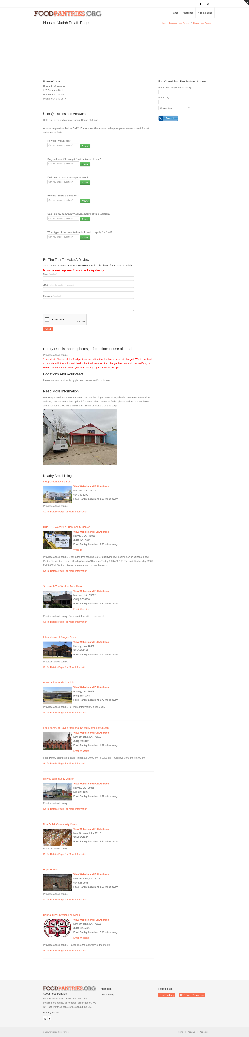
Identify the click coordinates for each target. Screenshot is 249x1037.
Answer (85, 146)
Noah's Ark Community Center (60, 824)
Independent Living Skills (57, 481)
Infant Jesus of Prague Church (60, 637)
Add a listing (205, 13)
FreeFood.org (167, 995)
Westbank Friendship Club (58, 682)
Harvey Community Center (58, 778)
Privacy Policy (51, 1012)
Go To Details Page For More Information (65, 511)
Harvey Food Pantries (202, 23)
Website (77, 549)
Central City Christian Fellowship (62, 915)
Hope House (50, 869)
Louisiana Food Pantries (179, 23)
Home (174, 13)
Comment (52, 296)
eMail (58, 285)
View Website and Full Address (91, 486)
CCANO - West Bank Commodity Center (66, 527)
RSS (45, 1018)
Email (76, 609)
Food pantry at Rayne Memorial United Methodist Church (76, 727)
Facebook (49, 1018)
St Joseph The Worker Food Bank (62, 586)
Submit (48, 329)
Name (50, 274)
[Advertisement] (124, 49)
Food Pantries (68, 14)
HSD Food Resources (192, 995)
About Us (188, 13)
